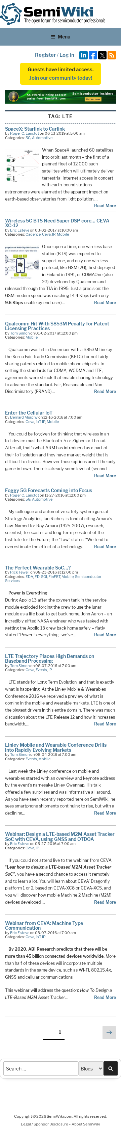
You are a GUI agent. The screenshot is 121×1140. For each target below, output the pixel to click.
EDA (29, 576)
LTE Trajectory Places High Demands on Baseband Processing (49, 658)
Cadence (33, 234)
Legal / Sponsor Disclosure (45, 1124)
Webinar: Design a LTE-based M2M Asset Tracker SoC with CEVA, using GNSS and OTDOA (60, 836)
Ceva (46, 234)
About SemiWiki (86, 1124)
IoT (38, 421)
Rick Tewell (20, 572)
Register (45, 55)
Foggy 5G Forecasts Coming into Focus (48, 490)
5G (28, 137)
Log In (66, 55)
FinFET (54, 576)
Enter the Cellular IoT (28, 413)
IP (53, 234)
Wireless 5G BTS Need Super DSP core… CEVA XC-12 (57, 223)
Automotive (42, 137)
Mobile (63, 234)
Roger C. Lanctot (24, 133)
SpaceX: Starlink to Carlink (35, 129)
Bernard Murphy (24, 417)
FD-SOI (41, 576)
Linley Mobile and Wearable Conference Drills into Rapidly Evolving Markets (56, 747)
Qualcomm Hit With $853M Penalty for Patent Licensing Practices (57, 326)
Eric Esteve (19, 230)
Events (41, 669)
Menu (64, 36)
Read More (105, 205)
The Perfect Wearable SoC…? (38, 568)
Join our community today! (60, 78)
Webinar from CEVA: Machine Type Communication (44, 925)
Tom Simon (20, 333)
